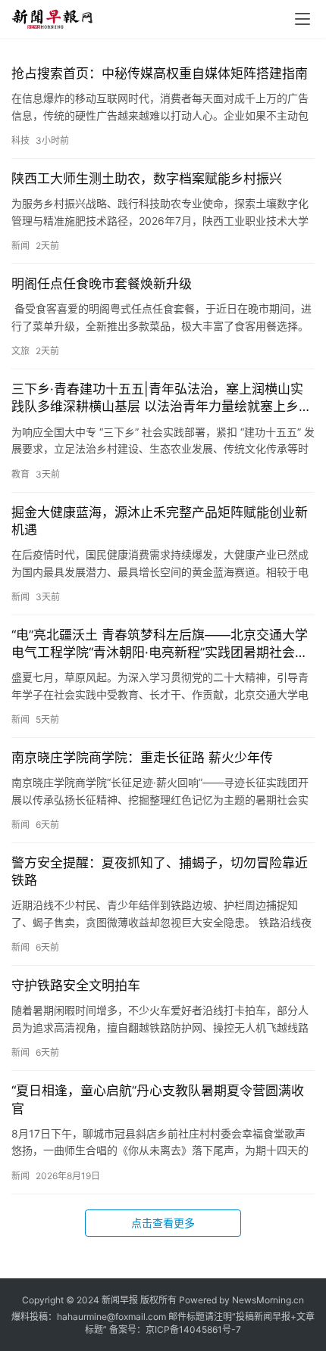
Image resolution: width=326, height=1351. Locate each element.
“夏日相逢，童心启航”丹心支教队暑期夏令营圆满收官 (157, 1099)
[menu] (302, 19)
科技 (20, 140)
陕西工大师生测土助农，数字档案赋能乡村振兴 (146, 178)
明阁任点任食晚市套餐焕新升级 (101, 283)
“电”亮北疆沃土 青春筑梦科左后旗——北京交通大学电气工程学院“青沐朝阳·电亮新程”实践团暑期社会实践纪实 (159, 644)
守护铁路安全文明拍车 (75, 985)
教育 (20, 474)
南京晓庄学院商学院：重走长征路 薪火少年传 (142, 757)
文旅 (20, 350)
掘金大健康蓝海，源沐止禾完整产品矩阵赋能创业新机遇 (159, 521)
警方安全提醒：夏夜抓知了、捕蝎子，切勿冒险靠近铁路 (159, 871)
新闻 (20, 245)
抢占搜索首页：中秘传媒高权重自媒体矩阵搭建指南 (159, 73)
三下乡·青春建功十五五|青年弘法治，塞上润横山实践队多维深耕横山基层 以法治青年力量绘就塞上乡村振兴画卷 (161, 398)
